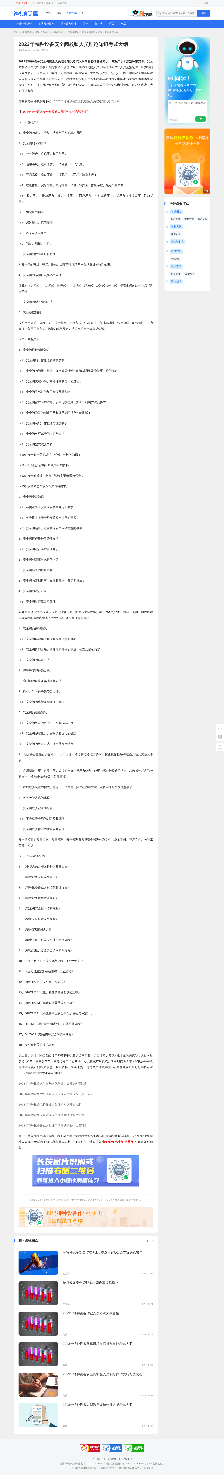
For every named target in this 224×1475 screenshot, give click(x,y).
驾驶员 (99, 23)
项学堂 (106, 1067)
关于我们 (97, 1459)
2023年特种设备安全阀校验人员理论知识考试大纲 (93, 32)
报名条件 (175, 219)
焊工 (111, 23)
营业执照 (148, 1468)
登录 (199, 3)
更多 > (149, 1241)
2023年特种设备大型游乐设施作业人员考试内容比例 (53, 1083)
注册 (206, 3)
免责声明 (112, 1459)
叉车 (85, 23)
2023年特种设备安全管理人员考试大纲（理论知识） (53, 1115)
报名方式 (189, 219)
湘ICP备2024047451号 (130, 1468)
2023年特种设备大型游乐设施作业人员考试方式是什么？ (56, 1094)
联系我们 (127, 1459)
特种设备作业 (68, 23)
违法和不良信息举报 (42, 3)
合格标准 (175, 273)
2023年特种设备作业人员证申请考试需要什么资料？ (53, 1125)
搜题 (204, 13)
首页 (48, 13)
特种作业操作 (24, 23)
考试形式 (175, 258)
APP (84, 13)
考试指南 (71, 13)
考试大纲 (175, 234)
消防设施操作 (46, 23)
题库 (58, 13)
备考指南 (58, 32)
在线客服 (62, 3)
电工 (123, 23)
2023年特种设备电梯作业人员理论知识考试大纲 (50, 1104)
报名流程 (202, 219)
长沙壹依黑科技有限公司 (84, 1468)
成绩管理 (189, 273)
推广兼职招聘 (20, 3)
